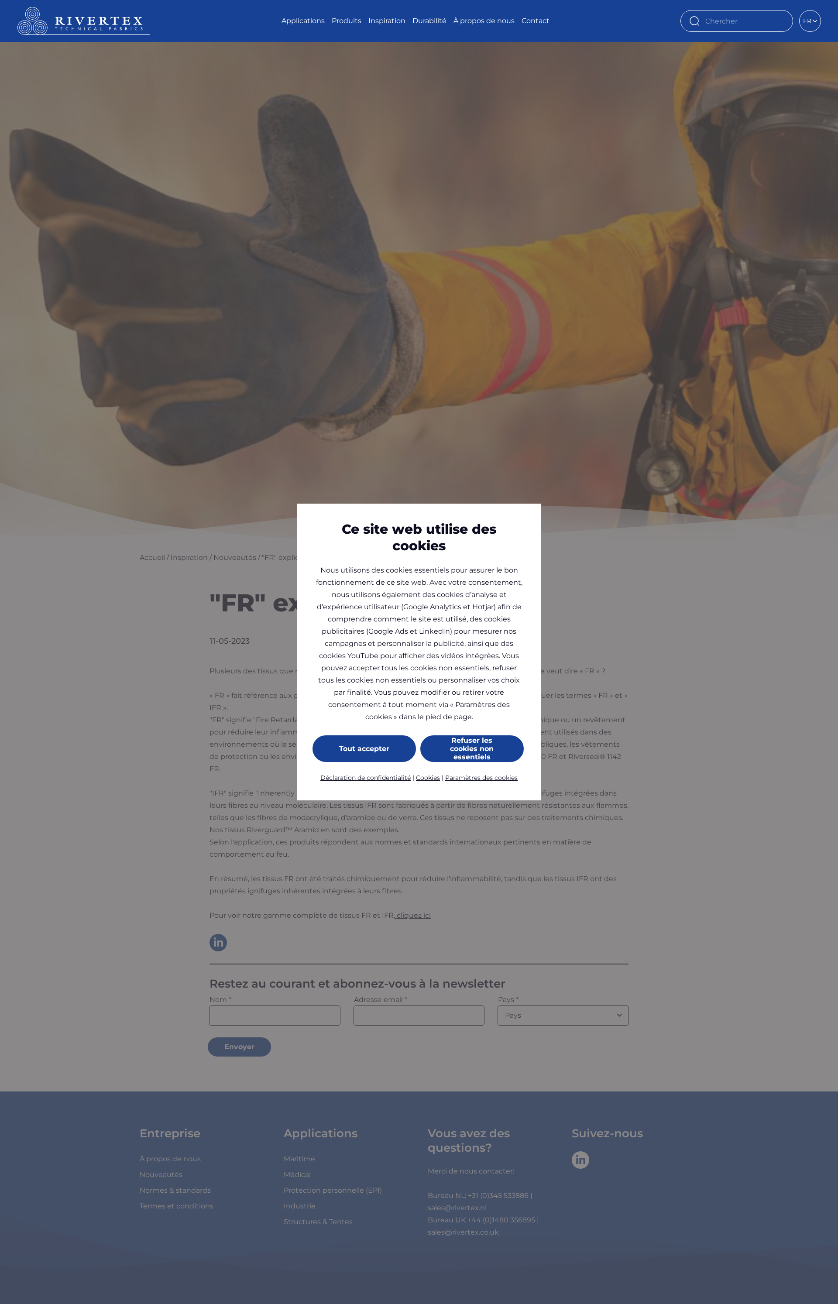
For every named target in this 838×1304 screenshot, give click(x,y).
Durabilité (429, 21)
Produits (346, 21)
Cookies (428, 778)
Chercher (782, 21)
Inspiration (386, 21)
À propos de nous (484, 21)
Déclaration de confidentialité (365, 778)
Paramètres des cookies (481, 778)
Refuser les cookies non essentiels (472, 748)
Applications (303, 21)
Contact (536, 21)
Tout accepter (364, 749)
